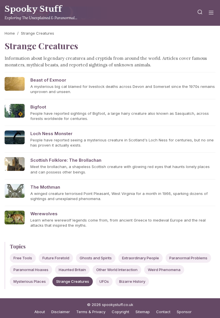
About (39, 311)
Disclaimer (60, 311)
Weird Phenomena (164, 269)
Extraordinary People (140, 258)
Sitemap (142, 311)
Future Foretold (55, 258)
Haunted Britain (72, 269)
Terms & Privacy (90, 311)
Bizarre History (132, 281)
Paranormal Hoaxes (30, 269)
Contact (163, 311)
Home (10, 33)
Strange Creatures (72, 281)
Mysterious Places (29, 281)
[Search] (200, 13)
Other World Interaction (117, 269)
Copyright (120, 311)
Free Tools (22, 258)
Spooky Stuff (33, 9)
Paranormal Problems (188, 258)
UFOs (104, 281)
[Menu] (211, 13)
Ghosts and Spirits (96, 258)
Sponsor (184, 311)
